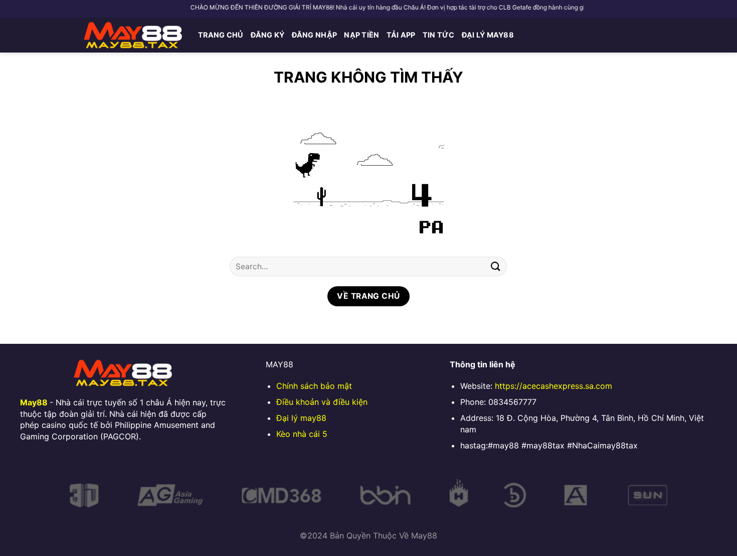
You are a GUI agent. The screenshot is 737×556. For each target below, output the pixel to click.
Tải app (401, 35)
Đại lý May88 (488, 35)
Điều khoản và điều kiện (321, 402)
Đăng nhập (314, 35)
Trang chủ (221, 35)
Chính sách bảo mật (314, 386)
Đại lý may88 (301, 418)
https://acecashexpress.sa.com (553, 386)
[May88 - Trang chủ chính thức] (133, 35)
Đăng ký (268, 35)
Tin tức (439, 35)
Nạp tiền (361, 35)
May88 (34, 402)
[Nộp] (495, 266)
